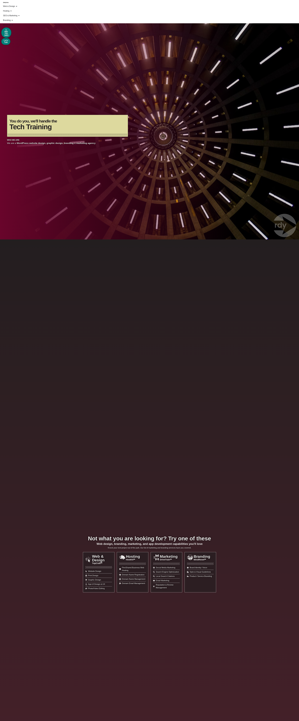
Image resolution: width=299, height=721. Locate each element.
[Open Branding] (12, 20)
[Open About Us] (12, 25)
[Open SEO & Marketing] (19, 15)
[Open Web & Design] (17, 6)
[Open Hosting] (11, 11)
